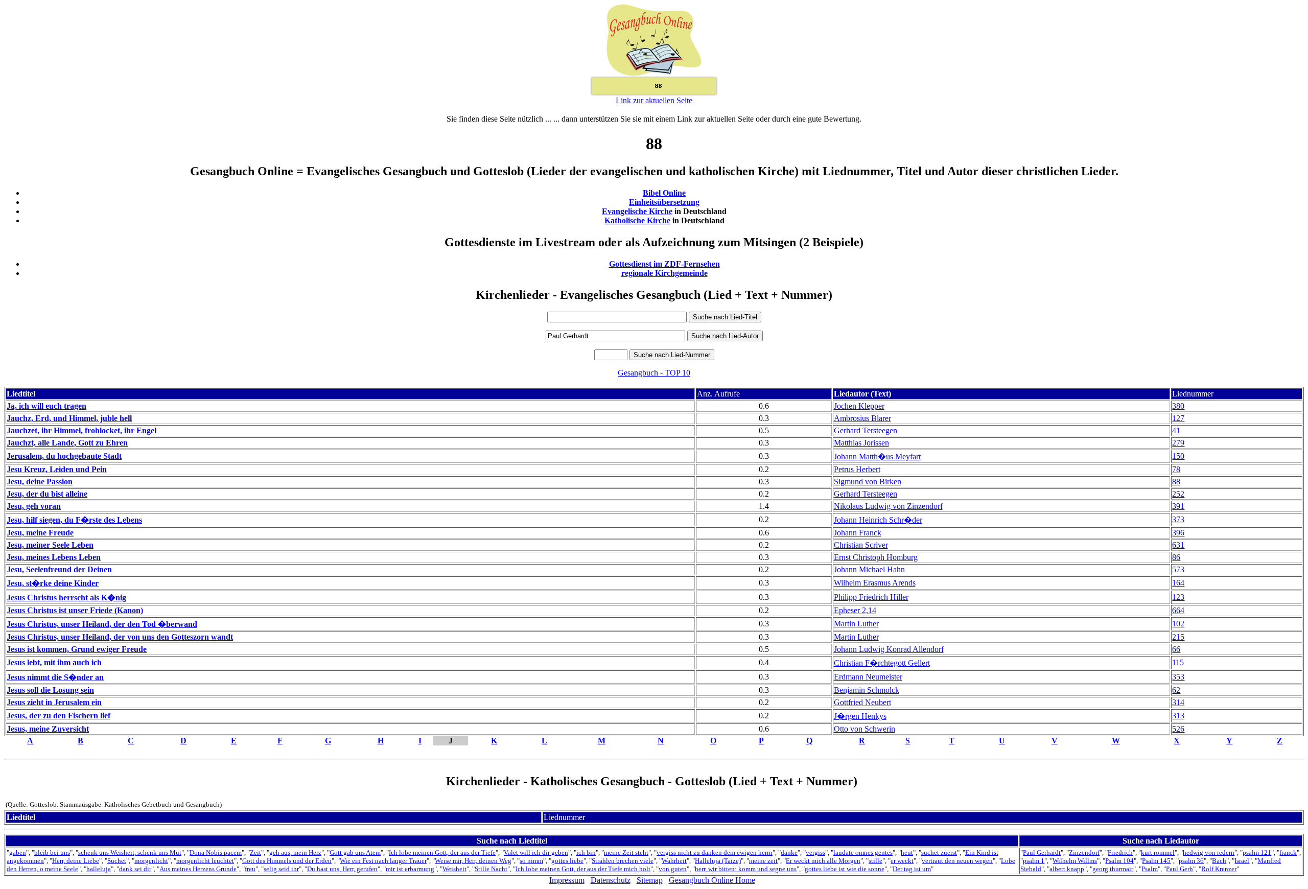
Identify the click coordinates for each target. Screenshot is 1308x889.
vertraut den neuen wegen (957, 860)
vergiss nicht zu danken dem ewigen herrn (715, 852)
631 (1178, 545)
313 (1178, 715)
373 (1178, 519)
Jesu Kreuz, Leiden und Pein (57, 469)
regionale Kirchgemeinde (664, 273)
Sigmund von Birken (867, 481)
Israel (1241, 860)
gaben (17, 852)
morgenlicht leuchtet (205, 860)
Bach (1219, 860)
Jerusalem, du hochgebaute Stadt (64, 456)
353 (1178, 676)
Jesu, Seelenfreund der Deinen (59, 569)
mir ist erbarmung (410, 869)
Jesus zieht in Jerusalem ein (54, 702)
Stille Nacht (491, 869)
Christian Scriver (861, 545)
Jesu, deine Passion (40, 481)
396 (1178, 532)
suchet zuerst (939, 852)
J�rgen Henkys (860, 716)
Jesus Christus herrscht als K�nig (66, 597)
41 (1176, 430)
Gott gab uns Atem (355, 852)
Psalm (1149, 869)
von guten (673, 869)
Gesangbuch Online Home (712, 880)
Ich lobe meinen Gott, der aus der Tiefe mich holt (583, 869)
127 (1178, 418)
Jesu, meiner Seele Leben (50, 545)
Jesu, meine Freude (40, 532)
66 (1176, 649)
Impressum (567, 880)
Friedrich (1120, 852)
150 (1178, 456)
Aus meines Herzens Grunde (198, 869)
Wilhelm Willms (1075, 860)
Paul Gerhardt (1042, 852)
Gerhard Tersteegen (865, 430)
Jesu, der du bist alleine (47, 493)
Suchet (116, 860)
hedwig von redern (1208, 852)
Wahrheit (674, 860)
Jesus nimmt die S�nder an (55, 677)
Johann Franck (857, 532)
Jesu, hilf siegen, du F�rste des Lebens (74, 520)
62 (1176, 690)
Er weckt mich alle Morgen (823, 860)
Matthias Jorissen (861, 442)
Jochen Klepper (859, 406)
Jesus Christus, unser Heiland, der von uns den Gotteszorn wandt (120, 637)
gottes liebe (567, 860)
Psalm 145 (1156, 860)
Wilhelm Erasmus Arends (875, 582)
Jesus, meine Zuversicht (48, 728)
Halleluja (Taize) (718, 860)
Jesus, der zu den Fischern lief (58, 715)
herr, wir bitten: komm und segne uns (746, 869)
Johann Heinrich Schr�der (878, 520)
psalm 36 (1191, 860)
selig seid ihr (281, 869)
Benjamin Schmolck (866, 690)
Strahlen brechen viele (622, 860)
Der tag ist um (912, 869)
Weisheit (454, 869)
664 (1178, 610)
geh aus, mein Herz (295, 852)
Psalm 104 (1119, 860)
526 (1178, 728)
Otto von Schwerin (864, 728)
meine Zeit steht (626, 852)
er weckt (902, 860)
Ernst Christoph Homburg (876, 557)
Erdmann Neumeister (868, 676)
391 (1178, 506)
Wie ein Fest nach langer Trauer (383, 860)
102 (1178, 623)
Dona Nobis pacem (216, 852)
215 (1178, 637)
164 (1178, 582)
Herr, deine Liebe (75, 860)
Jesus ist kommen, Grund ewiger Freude (77, 649)
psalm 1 (1033, 860)
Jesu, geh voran (34, 506)
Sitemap (650, 880)
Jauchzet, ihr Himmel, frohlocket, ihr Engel (81, 430)
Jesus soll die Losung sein (50, 690)
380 (1178, 406)
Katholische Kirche (637, 220)
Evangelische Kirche (637, 211)
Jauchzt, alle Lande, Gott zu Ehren (67, 442)
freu (250, 869)
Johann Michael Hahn (869, 569)
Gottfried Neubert (862, 702)
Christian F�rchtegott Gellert (882, 663)
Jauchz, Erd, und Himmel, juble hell (69, 418)
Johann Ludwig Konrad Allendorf (889, 649)
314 (1178, 702)
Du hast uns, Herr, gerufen (342, 869)
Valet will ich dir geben (536, 852)
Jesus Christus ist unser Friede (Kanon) (75, 610)
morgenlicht (151, 860)
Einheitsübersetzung (664, 202)
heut (907, 852)
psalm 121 (1257, 852)
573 (1178, 569)
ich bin (586, 852)
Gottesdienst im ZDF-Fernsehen (664, 264)
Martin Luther (856, 623)
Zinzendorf (1084, 852)
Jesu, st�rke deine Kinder (53, 583)
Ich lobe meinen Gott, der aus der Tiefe (442, 852)
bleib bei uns (52, 852)
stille (875, 860)
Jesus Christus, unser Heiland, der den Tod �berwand (102, 624)
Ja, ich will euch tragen (46, 406)
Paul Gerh (1179, 869)
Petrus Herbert (857, 469)
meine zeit (763, 860)
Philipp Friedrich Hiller (871, 597)
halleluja (98, 869)
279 (1178, 442)
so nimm (531, 860)
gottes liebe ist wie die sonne (844, 869)
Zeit (255, 852)
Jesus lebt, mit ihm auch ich (54, 662)
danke (789, 852)
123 (1178, 597)
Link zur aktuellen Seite (654, 100)
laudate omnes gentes (863, 852)
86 (1176, 557)
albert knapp (1066, 869)
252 (1178, 493)
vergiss (815, 852)
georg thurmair (1112, 869)
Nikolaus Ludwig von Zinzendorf (888, 506)
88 (1176, 481)
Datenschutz (610, 880)
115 (1178, 662)
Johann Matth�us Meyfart (877, 456)
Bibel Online (664, 193)
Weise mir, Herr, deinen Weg (473, 860)
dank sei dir (135, 869)
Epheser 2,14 (855, 610)
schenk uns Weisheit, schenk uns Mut (129, 852)
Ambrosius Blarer (862, 418)
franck (1288, 852)
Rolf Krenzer (1218, 869)
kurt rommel (1158, 852)
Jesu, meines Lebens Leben (54, 557)
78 (1176, 469)
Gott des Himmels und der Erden (287, 860)
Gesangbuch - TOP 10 (654, 372)
